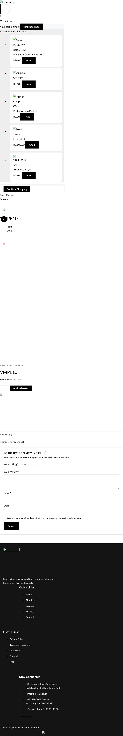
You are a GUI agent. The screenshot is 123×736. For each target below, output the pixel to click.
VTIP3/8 (18, 78)
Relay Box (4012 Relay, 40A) (28, 54)
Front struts (19, 138)
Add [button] (29, 60)
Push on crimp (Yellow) (25, 110)
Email (7, 505)
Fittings (10, 365)
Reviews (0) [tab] (6, 434)
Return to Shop (31, 26)
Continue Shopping (17, 189)
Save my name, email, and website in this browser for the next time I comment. (44, 518)
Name (7, 493)
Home (2, 365)
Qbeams (4, 199)
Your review (11, 471)
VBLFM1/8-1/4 (22, 169)
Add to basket (21, 388)
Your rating (11, 464)
